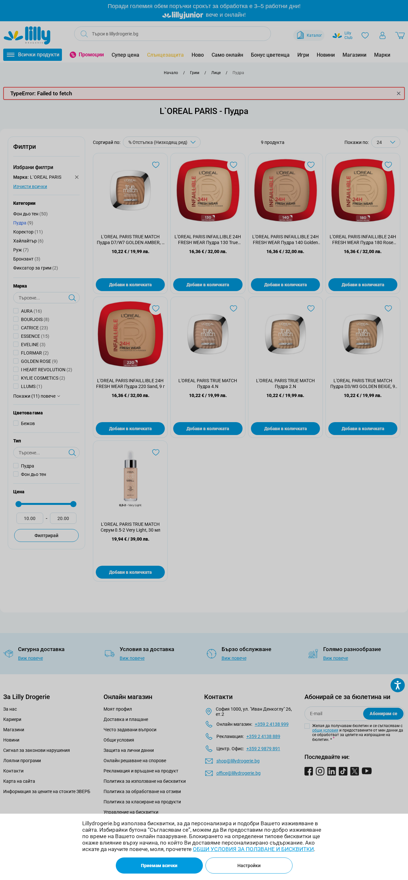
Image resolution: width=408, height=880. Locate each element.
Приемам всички (159, 865)
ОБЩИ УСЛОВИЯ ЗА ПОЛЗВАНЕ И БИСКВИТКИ (253, 849)
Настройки (249, 865)
